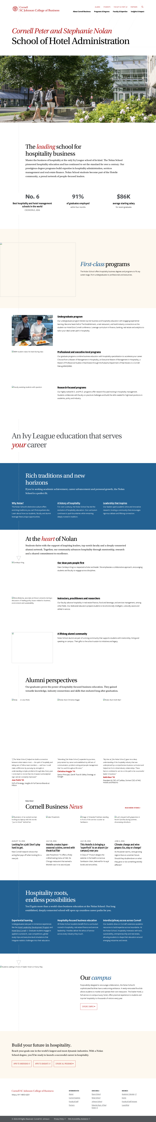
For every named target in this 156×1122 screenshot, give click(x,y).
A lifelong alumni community (72, 633)
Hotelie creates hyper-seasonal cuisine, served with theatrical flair (60, 847)
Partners (134, 7)
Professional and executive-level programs (79, 352)
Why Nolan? (18, 503)
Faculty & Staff (119, 7)
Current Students (74, 1098)
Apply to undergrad (21, 1063)
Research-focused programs (71, 387)
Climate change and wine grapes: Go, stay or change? (128, 845)
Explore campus (88, 1006)
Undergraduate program (70, 316)
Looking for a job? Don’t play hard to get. (26, 845)
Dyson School (96, 1094)
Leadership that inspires (115, 503)
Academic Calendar (128, 1094)
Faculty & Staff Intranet (129, 1101)
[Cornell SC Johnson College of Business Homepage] (38, 1091)
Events (124, 1098)
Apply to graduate (42, 1063)
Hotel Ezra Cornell (19, 930)
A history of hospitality (68, 503)
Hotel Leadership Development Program (33, 927)
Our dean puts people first (70, 563)
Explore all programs (64, 1063)
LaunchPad (125, 1105)
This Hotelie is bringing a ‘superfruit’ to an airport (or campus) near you (94, 847)
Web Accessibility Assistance (78, 1119)
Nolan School (96, 1098)
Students (106, 7)
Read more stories (132, 808)
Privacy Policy (59, 1119)
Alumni (97, 7)
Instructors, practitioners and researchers (78, 598)
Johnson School (97, 1101)
